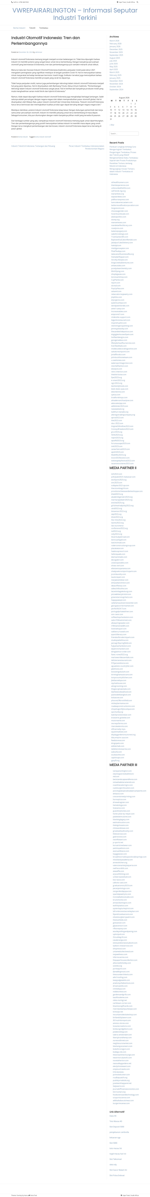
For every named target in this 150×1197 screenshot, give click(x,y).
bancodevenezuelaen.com (121, 202)
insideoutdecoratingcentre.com (124, 349)
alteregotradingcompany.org (123, 414)
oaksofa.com (116, 752)
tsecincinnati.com (118, 542)
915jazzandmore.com (120, 663)
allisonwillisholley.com (122, 963)
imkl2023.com (116, 446)
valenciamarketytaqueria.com (125, 865)
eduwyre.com (116, 369)
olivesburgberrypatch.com (124, 917)
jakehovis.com (117, 669)
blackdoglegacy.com (121, 819)
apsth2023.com (117, 452)
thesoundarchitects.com (123, 974)
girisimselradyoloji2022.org (122, 505)
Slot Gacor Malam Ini (118, 1170)
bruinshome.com (120, 900)
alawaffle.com (118, 871)
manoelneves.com (118, 222)
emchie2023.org (117, 502)
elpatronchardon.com (120, 649)
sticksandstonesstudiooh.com (125, 943)
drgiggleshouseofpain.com (122, 334)
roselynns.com (117, 228)
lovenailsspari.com (118, 628)
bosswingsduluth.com (120, 672)
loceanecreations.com (122, 1026)
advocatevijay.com (118, 403)
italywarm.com (119, 1086)
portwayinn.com (119, 968)
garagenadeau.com (119, 340)
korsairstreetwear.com (122, 845)
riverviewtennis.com (119, 726)
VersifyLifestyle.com (119, 260)
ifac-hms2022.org (118, 520)
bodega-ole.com (119, 1052)
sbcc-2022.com (117, 423)
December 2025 (116, 49)
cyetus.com (115, 394)
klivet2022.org (117, 517)
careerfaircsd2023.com (120, 449)
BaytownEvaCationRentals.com (124, 239)
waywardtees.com (118, 196)
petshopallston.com (121, 848)
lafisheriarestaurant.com (121, 660)
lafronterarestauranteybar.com (126, 911)
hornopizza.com (119, 799)
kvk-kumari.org (119, 1092)
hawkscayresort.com (119, 551)
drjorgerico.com (117, 300)
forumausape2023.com (120, 443)
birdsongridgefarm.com (122, 1029)
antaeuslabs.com (118, 265)
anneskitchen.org (120, 862)
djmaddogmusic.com (121, 971)
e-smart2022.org (118, 380)
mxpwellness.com (120, 954)
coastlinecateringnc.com (123, 785)
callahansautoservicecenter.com (124, 603)
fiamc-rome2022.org (119, 654)
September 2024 (116, 89)
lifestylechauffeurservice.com (123, 343)
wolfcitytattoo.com (120, 905)
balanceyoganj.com (119, 231)
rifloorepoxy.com (120, 928)
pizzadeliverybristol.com (121, 594)
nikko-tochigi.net (120, 1000)
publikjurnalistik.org (121, 1080)
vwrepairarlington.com (122, 771)
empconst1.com (117, 314)
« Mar (112, 125)
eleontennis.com (118, 392)
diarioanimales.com (119, 557)
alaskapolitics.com (118, 217)
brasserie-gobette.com (120, 717)
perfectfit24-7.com (118, 608)
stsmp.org (115, 219)
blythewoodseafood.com (121, 692)
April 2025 (114, 69)
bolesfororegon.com (121, 1049)
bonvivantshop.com (119, 277)
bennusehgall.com (118, 540)
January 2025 (115, 78)
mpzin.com (115, 283)
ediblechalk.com (117, 746)
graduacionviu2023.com (122, 885)
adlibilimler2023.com (119, 406)
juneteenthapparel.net (122, 1083)
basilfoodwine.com (120, 997)
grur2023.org (116, 432)
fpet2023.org (116, 377)
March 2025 (114, 72)
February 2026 (115, 43)
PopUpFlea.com (117, 288)
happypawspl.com (118, 600)
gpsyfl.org (115, 760)
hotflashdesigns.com (119, 337)
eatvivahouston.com (121, 822)
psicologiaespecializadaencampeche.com (129, 791)
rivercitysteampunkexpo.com (125, 1009)
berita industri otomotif (43, 137)
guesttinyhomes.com (121, 811)
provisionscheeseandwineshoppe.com (127, 491)
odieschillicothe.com (119, 588)
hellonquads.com (118, 554)
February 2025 (115, 75)
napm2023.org (117, 437)
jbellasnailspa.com (118, 680)
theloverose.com (120, 834)
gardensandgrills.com (122, 994)
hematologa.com (120, 805)
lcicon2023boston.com (120, 458)
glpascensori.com (120, 925)
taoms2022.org (117, 523)
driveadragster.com (121, 802)
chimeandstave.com (121, 828)
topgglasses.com (120, 854)
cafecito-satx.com (120, 882)
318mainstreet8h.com (120, 626)
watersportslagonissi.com (121, 363)
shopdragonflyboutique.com (123, 709)
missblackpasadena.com (123, 859)
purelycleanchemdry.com (121, 268)
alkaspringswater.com (120, 623)
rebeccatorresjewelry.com (121, 294)
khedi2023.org (117, 494)
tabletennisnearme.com (121, 749)
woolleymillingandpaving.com (125, 931)
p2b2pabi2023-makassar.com (123, 477)
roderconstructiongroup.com (123, 545)
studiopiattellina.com (119, 640)
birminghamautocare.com (121, 674)
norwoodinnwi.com (120, 1040)
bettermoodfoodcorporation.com (125, 205)
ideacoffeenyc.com (118, 585)
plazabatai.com (117, 548)
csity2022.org (116, 534)
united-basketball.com (122, 877)
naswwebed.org (117, 409)
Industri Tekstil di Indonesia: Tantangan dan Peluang (33, 146)
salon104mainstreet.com (121, 620)
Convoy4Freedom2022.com (122, 429)
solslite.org (117, 966)
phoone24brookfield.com (121, 700)
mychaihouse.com (118, 683)
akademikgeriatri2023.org (122, 497)
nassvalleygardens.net (122, 1063)
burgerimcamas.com (121, 1103)
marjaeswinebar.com (119, 580)
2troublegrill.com (120, 937)
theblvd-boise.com (118, 374)
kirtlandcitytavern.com (122, 1017)
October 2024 (115, 86)
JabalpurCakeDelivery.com (122, 242)
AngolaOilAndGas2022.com (122, 426)
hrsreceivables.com (119, 311)
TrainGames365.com (119, 237)
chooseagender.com (119, 211)
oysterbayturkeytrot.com (123, 908)
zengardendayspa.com (122, 891)
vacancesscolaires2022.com (122, 463)
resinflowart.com (120, 839)
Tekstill (32, 28)
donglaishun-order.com (121, 651)
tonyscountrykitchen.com (121, 677)
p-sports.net (118, 842)
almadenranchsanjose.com (122, 400)
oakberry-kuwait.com (120, 631)
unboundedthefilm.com (120, 188)
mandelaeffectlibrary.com (121, 225)
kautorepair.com (118, 577)
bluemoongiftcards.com (122, 1006)
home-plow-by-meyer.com (123, 814)
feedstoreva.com (118, 740)
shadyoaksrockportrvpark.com (123, 571)
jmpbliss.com (116, 297)
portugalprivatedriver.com (122, 611)
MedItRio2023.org (118, 455)
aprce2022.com (117, 417)
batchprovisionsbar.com (121, 715)
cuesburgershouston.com (123, 788)
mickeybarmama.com (119, 703)
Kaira (26, 1195)
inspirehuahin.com (119, 323)
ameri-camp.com (118, 308)
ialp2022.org (116, 514)
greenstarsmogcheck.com (121, 597)
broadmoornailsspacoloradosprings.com (129, 857)
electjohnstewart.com (121, 1066)
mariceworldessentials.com (122, 657)
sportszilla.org (117, 712)
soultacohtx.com (118, 754)
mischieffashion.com (119, 366)
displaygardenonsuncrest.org (123, 734)
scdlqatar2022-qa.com (120, 485)
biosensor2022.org (119, 511)
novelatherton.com (120, 1060)
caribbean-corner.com (122, 1003)
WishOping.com (117, 271)
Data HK (113, 1116)
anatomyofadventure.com (123, 983)
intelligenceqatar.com (120, 248)
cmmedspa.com (119, 989)
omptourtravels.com (121, 1069)
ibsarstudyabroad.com (120, 537)
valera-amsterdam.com (122, 1034)
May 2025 (113, 66)
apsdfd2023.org (117, 440)
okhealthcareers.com (119, 182)
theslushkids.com (120, 920)
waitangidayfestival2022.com (123, 460)
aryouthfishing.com (121, 874)
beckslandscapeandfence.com (125, 779)
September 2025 (116, 55)
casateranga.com (120, 940)
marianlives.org (117, 194)
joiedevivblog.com (120, 1032)
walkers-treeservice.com (123, 946)
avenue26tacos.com (121, 851)
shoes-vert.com (117, 565)
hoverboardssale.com (120, 214)
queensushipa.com (119, 303)
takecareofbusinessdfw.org (122, 254)
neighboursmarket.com (122, 1043)
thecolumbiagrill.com (119, 488)
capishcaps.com (117, 757)
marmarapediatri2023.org (121, 500)
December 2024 (116, 81)
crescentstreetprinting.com (124, 796)
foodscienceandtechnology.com (126, 1094)
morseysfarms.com (119, 723)
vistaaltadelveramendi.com (124, 782)
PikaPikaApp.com (118, 251)
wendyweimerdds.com (120, 305)
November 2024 (116, 84)
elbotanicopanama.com (120, 568)
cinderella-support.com (120, 317)
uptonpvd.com (119, 934)
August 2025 (115, 58)
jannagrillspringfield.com (121, 643)
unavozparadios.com (119, 562)
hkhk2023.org (117, 435)
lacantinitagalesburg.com (121, 591)
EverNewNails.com (119, 346)
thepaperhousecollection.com (125, 960)
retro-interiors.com (119, 371)
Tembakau (43, 28)
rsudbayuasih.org (120, 1077)
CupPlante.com (117, 280)
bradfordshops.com (119, 397)
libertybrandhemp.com (122, 1037)
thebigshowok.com (120, 825)
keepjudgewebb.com (121, 980)
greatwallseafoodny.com (123, 831)
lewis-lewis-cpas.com (119, 389)
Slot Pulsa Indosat (117, 1175)
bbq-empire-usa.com (119, 737)
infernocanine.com (120, 957)
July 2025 (113, 61)
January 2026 (115, 46)
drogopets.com (117, 743)
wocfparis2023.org (119, 479)
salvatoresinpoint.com (120, 351)
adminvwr (38, 52)
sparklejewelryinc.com (122, 894)
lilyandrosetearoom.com (123, 914)
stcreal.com (115, 285)
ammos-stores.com (121, 1023)
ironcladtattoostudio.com (123, 897)
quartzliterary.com (118, 634)
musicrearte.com (118, 720)
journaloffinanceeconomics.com (126, 1089)
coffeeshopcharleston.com (122, 617)
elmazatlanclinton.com (120, 583)
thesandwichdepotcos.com (122, 331)
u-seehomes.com (118, 360)
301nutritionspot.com (122, 1020)
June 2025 (114, 63)
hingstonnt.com (117, 208)
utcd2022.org (116, 508)
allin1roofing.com (120, 977)
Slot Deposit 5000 (117, 1126)
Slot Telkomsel (116, 1159)
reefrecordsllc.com (120, 868)
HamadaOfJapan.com (119, 257)
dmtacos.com (118, 793)
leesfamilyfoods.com (119, 386)
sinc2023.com (116, 482)
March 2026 (114, 41)
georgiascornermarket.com (122, 606)
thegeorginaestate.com (120, 689)
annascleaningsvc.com (122, 902)
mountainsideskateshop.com (125, 1014)
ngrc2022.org (116, 383)
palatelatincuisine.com (122, 816)
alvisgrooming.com (119, 686)
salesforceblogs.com (119, 234)
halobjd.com (116, 245)
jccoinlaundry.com (118, 574)
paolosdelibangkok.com (121, 694)
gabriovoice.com (119, 836)
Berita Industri (19, 28)
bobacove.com (117, 697)
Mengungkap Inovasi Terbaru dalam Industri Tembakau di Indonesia (122, 171)
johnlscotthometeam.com (121, 357)
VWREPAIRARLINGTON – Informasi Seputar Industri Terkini (75, 14)
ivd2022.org (116, 531)
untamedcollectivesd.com (123, 951)
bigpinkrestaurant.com (120, 320)
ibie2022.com (116, 420)
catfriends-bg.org (118, 191)
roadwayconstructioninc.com (123, 706)
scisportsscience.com (121, 1097)
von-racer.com (117, 614)
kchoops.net (118, 1012)
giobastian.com (119, 923)
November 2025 (116, 52)
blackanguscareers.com (122, 1046)
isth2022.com (116, 474)
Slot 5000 (113, 1143)
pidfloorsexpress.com (120, 199)
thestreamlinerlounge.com (124, 1055)
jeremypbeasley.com (119, 328)
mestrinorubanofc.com (122, 1057)
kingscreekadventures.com (122, 262)
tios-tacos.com (119, 880)
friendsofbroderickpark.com (122, 637)
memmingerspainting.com (122, 326)
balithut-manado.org (119, 412)
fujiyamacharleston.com (121, 646)
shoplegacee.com (118, 274)
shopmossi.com (119, 948)
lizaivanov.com (119, 808)
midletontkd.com (120, 991)
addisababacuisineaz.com (123, 1100)
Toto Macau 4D (116, 1121)
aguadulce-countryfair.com (122, 666)
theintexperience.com (120, 185)
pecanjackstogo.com (121, 888)
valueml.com (116, 291)
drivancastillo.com (120, 986)
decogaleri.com (117, 560)
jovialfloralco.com (118, 354)
